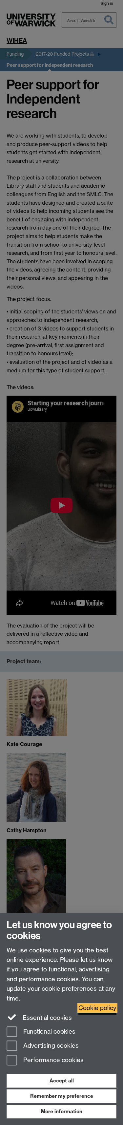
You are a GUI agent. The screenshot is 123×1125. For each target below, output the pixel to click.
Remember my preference (61, 1096)
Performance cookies (53, 1060)
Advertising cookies (50, 1046)
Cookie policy (97, 1008)
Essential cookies (46, 1018)
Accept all (62, 1081)
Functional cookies (48, 1031)
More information (61, 1111)
